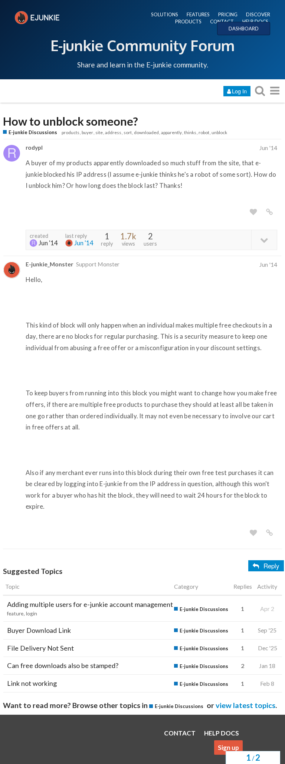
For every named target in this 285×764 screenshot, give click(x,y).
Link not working (32, 683)
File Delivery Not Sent (40, 648)
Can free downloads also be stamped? (62, 665)
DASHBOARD (244, 28)
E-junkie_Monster (49, 264)
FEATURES (198, 14)
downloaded (146, 132)
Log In (239, 91)
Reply (271, 565)
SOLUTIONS (164, 14)
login (31, 614)
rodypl (34, 147)
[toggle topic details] (264, 239)
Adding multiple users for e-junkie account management (90, 604)
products (70, 132)
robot (204, 132)
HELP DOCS (255, 21)
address (113, 132)
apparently (171, 132)
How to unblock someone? (70, 121)
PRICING (228, 14)
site (99, 132)
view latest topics (245, 705)
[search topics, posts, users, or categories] (259, 90)
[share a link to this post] (269, 212)
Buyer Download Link (39, 630)
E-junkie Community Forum (142, 45)
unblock (219, 132)
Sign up (228, 747)
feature (15, 614)
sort (128, 132)
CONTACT (222, 21)
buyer (87, 132)
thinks (190, 132)
